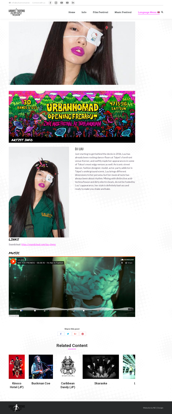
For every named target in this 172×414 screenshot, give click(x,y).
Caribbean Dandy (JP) (68, 385)
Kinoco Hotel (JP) (17, 385)
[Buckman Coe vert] (41, 367)
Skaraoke (100, 383)
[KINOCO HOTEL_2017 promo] (17, 367)
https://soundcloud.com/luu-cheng (38, 244)
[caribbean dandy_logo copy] (68, 367)
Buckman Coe (41, 383)
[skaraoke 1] (101, 367)
